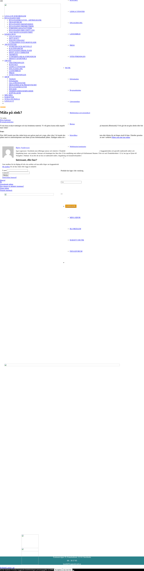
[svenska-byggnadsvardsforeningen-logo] (32, 27)
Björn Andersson (5, 120)
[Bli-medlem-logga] (30, 564)
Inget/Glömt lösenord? (9, 177)
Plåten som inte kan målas (121, 137)
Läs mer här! (67, 570)
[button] (7, 568)
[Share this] (1, 182)
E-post (4, 170)
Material (2, 180)
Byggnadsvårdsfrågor (7, 122)
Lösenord (5, 173)
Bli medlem (6, 167)
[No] (73, 570)
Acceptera (58, 570)
